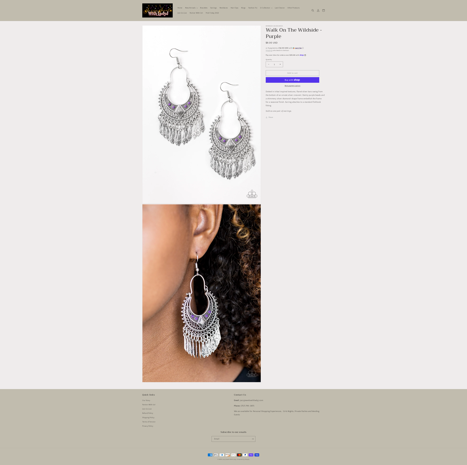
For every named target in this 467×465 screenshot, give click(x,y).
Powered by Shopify (243, 459)
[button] (191, 7)
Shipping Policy (148, 418)
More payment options (292, 86)
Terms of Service (148, 422)
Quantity (269, 59)
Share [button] (271, 117)
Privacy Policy (147, 426)
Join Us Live (147, 409)
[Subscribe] (252, 439)
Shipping (269, 50)
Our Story (146, 400)
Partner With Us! (149, 405)
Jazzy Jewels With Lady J (230, 459)
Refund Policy (147, 413)
